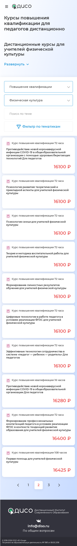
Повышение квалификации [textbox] (30, 87)
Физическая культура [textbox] (26, 100)
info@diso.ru (38, 526)
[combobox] (38, 87)
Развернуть (14, 64)
